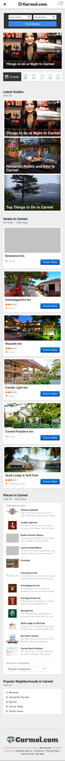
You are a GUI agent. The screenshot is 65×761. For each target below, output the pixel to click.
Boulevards (45, 747)
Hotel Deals (22, 222)
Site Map (39, 753)
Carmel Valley (16, 706)
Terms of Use (27, 753)
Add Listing (20, 498)
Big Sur (13, 701)
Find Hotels (32, 24)
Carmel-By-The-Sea (19, 697)
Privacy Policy (52, 750)
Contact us (39, 750)
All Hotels (8, 222)
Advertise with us (23, 750)
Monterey (14, 692)
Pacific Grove (16, 711)
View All (7, 95)
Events (14, 77)
